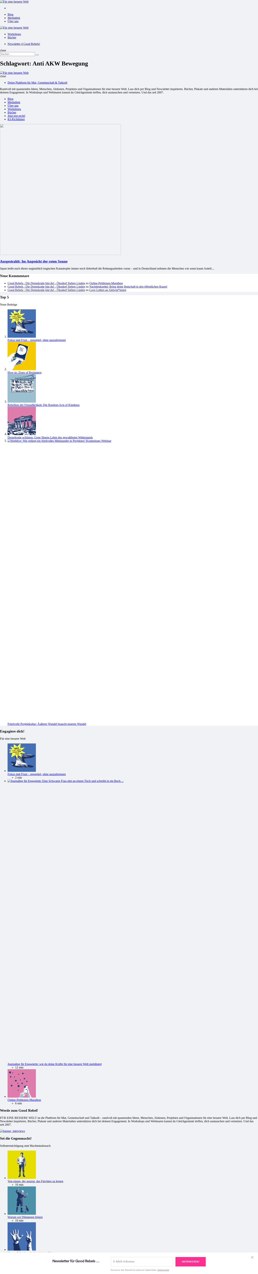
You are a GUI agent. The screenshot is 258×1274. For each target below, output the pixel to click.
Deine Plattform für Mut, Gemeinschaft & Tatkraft (37, 82)
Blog (10, 14)
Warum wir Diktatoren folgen (25, 1217)
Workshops (14, 34)
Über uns (13, 21)
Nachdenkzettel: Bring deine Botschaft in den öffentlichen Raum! (128, 286)
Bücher (12, 37)
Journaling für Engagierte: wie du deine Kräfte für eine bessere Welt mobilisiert (55, 1064)
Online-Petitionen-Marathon (106, 283)
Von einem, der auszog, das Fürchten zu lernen (35, 1181)
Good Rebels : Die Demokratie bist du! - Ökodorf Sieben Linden (46, 283)
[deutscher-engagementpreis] (12, 1131)
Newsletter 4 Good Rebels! (24, 43)
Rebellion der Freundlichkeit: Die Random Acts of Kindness (44, 405)
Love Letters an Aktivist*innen (107, 290)
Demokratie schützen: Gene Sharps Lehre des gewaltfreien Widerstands (50, 437)
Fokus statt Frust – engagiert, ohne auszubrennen (37, 340)
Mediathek (14, 17)
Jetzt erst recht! (16, 115)
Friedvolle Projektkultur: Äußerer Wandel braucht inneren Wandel (47, 724)
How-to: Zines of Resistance (25, 372)
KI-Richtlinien (16, 119)
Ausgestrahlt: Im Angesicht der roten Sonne (33, 261)
